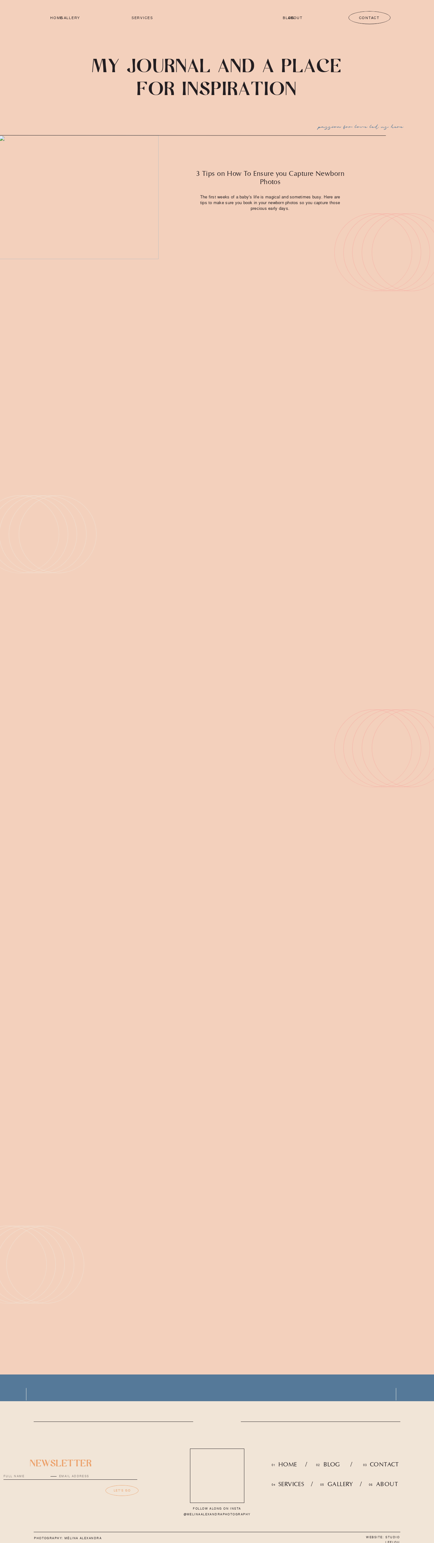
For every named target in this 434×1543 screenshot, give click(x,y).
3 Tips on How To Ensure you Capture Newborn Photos (270, 177)
